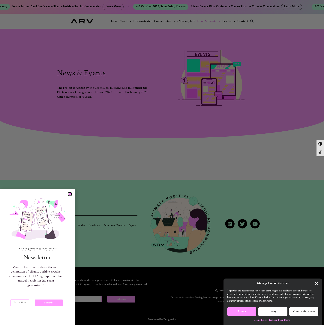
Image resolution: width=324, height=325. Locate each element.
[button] (316, 283)
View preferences (304, 311)
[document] (162, 162)
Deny (272, 311)
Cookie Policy (260, 320)
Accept (242, 311)
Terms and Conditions (279, 320)
